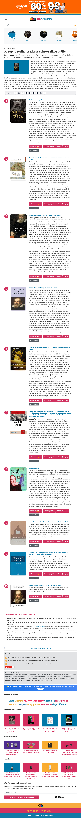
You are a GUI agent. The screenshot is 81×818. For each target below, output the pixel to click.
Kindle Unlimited (40, 626)
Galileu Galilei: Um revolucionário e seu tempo (45, 215)
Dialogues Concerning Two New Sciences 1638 (45, 585)
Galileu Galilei (34, 468)
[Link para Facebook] (39, 810)
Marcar (40, 689)
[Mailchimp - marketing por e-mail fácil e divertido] (59, 798)
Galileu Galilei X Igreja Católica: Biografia (43, 288)
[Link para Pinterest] (28, 810)
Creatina (19, 700)
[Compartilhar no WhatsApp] (15, 93)
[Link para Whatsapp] (50, 810)
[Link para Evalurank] (53, 810)
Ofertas (32, 146)
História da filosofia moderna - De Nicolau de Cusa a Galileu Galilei (49, 348)
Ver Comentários (34, 150)
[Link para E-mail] (42, 810)
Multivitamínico (34, 701)
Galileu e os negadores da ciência (40, 100)
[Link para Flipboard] (47, 810)
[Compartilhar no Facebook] (18, 93)
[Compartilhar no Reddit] (37, 93)
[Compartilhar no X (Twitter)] (22, 93)
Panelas (13, 704)
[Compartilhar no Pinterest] (33, 93)
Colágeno (22, 704)
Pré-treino (46, 704)
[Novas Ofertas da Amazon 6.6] (40, 6)
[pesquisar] (75, 25)
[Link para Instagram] (37, 810)
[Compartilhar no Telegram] (29, 93)
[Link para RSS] (45, 810)
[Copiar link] (44, 93)
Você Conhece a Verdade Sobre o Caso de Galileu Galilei (48, 522)
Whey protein (33, 704)
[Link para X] (34, 810)
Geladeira (49, 700)
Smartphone (61, 700)
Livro (11, 700)
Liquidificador (60, 704)
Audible (57, 631)
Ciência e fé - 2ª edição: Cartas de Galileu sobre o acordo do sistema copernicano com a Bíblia (49, 553)
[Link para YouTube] (31, 810)
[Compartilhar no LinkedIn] (26, 93)
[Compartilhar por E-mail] (40, 93)
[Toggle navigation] (6, 18)
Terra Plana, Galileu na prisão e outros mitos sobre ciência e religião (50, 159)
